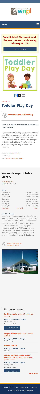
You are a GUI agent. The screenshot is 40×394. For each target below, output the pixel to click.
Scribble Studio (19, 315)
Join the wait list (12, 328)
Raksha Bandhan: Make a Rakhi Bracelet (18, 357)
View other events (20, 49)
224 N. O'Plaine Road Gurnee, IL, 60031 (14, 244)
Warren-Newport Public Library (20, 115)
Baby (16, 158)
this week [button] (20, 208)
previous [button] (5, 208)
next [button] (36, 208)
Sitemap (34, 387)
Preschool (12, 153)
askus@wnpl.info (7, 182)
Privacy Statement (21, 387)
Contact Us (7, 387)
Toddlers (8, 158)
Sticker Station (10, 345)
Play (13, 158)
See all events (33, 373)
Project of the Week (18, 334)
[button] (38, 23)
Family (17, 153)
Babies (20, 158)
